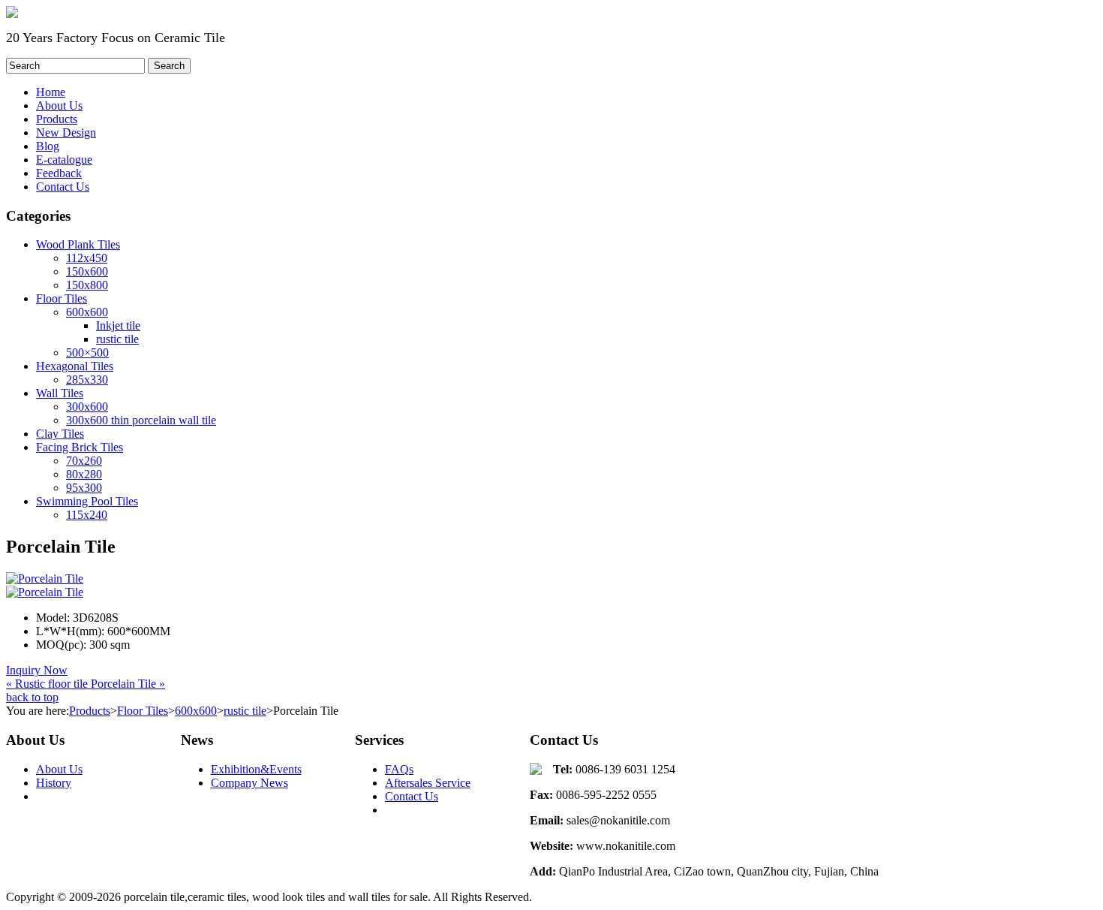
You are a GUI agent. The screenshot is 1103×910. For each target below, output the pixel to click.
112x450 (86, 258)
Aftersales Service (427, 782)
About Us (59, 769)
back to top (32, 697)
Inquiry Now (37, 670)
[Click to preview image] (44, 578)
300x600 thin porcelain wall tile (141, 420)
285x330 (87, 379)
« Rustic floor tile (48, 683)
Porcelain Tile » (128, 683)
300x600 (87, 406)
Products (89, 710)
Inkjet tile (118, 325)
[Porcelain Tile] (44, 592)
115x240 (86, 514)
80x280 (84, 474)
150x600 (87, 271)
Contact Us (411, 796)
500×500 (87, 352)
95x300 (84, 487)
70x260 (84, 460)
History (53, 782)
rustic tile (117, 339)
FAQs (399, 769)
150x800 (87, 285)
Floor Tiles (142, 710)
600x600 (87, 312)
